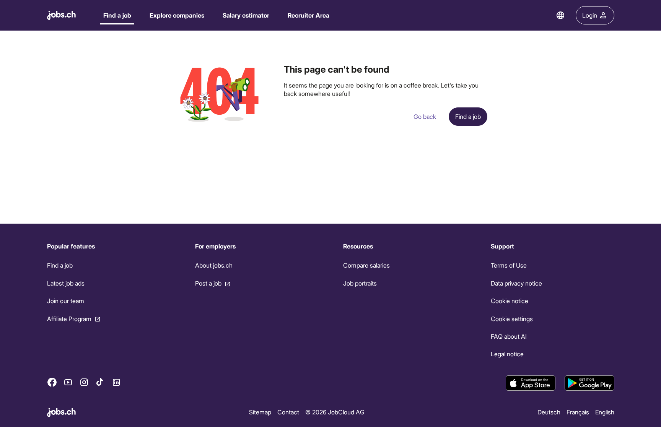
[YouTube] (68, 382)
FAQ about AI (509, 336)
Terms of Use (509, 265)
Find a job (117, 15)
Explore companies (177, 15)
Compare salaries (366, 265)
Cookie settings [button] (512, 318)
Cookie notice (509, 300)
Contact (288, 412)
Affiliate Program (69, 318)
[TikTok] (100, 382)
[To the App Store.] (530, 383)
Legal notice (507, 353)
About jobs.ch (213, 265)
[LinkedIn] (116, 382)
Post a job (208, 283)
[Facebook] (52, 382)
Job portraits (359, 283)
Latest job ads (66, 283)
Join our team (65, 300)
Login (589, 15)
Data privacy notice (516, 283)
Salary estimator (246, 15)
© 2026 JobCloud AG (334, 412)
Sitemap (260, 412)
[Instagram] (84, 382)
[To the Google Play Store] (589, 383)
